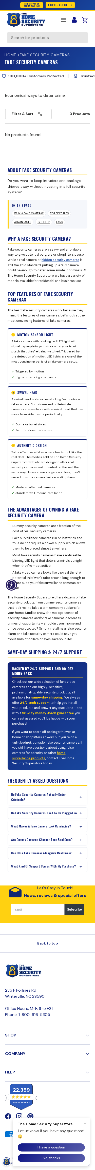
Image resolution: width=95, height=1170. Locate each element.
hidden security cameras (60, 260)
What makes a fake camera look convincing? (41, 826)
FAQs (59, 222)
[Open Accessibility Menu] (11, 585)
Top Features (59, 213)
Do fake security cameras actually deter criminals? (38, 797)
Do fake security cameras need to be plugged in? (44, 812)
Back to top (47, 943)
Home (10, 55)
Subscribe (74, 909)
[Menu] (63, 19)
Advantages (22, 222)
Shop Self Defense (57, 5)
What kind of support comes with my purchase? (43, 866)
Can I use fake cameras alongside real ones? (41, 853)
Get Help (43, 222)
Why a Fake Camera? (29, 213)
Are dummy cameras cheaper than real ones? (41, 839)
